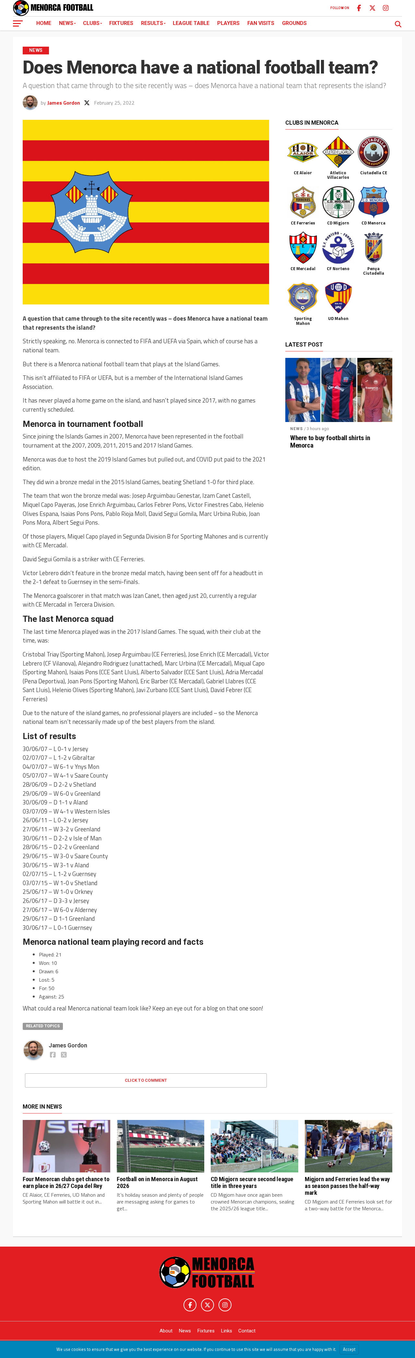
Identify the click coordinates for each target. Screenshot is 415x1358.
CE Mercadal (302, 268)
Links (226, 1331)
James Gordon (63, 103)
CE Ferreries (303, 223)
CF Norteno (338, 268)
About (166, 1331)
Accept (349, 1349)
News (66, 23)
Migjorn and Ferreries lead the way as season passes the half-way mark (347, 1185)
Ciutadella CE (373, 172)
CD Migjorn (338, 223)
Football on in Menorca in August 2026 (157, 1182)
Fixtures (121, 23)
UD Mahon (338, 318)
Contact (246, 1331)
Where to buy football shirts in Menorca (330, 441)
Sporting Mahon (303, 320)
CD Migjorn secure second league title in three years (252, 1182)
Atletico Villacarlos (338, 174)
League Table (191, 23)
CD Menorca (373, 223)
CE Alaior (303, 172)
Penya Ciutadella (373, 270)
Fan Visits (260, 23)
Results (152, 23)
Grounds (294, 23)
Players (228, 23)
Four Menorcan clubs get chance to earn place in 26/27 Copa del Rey (66, 1182)
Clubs (91, 23)
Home (43, 23)
